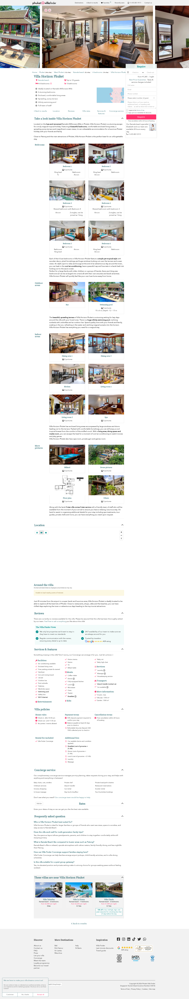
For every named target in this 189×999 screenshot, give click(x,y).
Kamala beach (43, 80)
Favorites (107, 2)
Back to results (93, 3)
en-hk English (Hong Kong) (52, 984)
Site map (152, 989)
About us (37, 945)
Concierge (38, 958)
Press (36, 953)
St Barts (78, 948)
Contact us (148, 3)
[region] (79, 554)
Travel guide (101, 950)
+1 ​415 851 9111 (135, 3)
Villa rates (86, 111)
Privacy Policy (135, 989)
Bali (56, 945)
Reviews (71, 111)
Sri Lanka (58, 950)
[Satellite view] (37, 532)
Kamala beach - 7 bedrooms (79, 902)
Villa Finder (100, 945)
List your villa (39, 955)
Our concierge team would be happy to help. (73, 797)
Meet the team (40, 960)
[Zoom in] (121, 532)
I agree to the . (137, 110)
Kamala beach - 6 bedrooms (49, 902)
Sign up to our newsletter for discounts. (140, 113)
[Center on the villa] (46, 532)
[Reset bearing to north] (121, 538)
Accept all (40, 995)
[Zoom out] (121, 535)
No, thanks (25, 995)
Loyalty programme (41, 963)
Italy (77, 945)
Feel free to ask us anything (55, 621)
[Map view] (41, 532)
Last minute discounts (104, 948)
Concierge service (116, 111)
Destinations (79, 3)
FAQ (35, 950)
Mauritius (58, 953)
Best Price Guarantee (137, 80)
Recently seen (119, 3)
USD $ (39, 803)
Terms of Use (140, 110)
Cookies (144, 989)
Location (56, 111)
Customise (10, 995)
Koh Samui (59, 948)
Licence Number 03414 (146, 986)
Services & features (101, 112)
